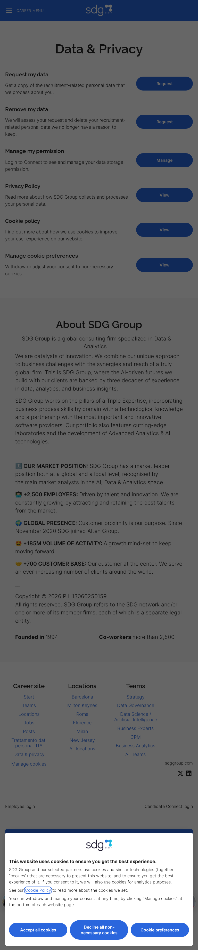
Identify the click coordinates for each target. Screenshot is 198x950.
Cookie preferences (160, 929)
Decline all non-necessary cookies (99, 929)
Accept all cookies (38, 929)
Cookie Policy (38, 890)
